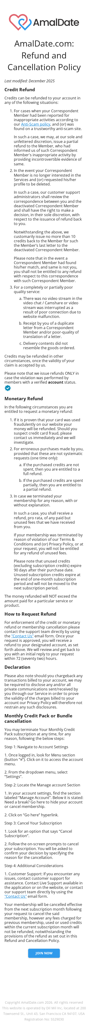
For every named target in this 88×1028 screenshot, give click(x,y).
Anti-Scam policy (35, 124)
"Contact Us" (22, 636)
